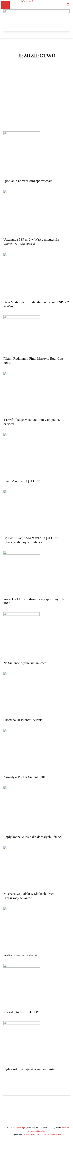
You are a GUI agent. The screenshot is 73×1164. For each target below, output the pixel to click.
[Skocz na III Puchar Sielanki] (36, 694)
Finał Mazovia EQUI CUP (21, 481)
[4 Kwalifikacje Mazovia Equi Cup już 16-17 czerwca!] (36, 393)
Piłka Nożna (36, 103)
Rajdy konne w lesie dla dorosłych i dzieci (32, 837)
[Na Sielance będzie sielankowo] (36, 635)
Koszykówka (36, 91)
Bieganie (36, 67)
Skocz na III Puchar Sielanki (23, 720)
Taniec (36, 120)
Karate (36, 83)
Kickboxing (36, 87)
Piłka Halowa (36, 99)
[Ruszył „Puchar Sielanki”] (36, 986)
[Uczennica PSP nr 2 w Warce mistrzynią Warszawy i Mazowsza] (36, 212)
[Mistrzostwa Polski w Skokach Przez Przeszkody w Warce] (36, 867)
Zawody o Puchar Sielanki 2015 (25, 777)
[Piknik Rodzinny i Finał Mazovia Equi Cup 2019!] (36, 334)
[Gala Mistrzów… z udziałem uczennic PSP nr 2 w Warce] (36, 275)
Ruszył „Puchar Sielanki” (21, 1012)
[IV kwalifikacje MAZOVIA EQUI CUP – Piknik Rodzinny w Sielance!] (36, 512)
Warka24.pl (20, 1127)
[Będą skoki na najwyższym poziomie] (36, 1043)
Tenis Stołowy (36, 124)
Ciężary (36, 71)
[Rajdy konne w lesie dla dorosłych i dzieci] (36, 809)
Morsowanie (36, 95)
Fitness (36, 75)
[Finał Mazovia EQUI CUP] (36, 455)
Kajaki (36, 79)
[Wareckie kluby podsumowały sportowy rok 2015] (36, 573)
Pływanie (36, 107)
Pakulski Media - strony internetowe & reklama (42, 1134)
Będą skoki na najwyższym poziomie (28, 1069)
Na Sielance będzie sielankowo (24, 663)
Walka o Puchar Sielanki (20, 955)
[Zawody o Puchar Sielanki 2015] (36, 751)
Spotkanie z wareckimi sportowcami (28, 181)
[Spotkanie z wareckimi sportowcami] (36, 154)
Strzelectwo (36, 116)
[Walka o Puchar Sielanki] (36, 929)
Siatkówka (36, 112)
